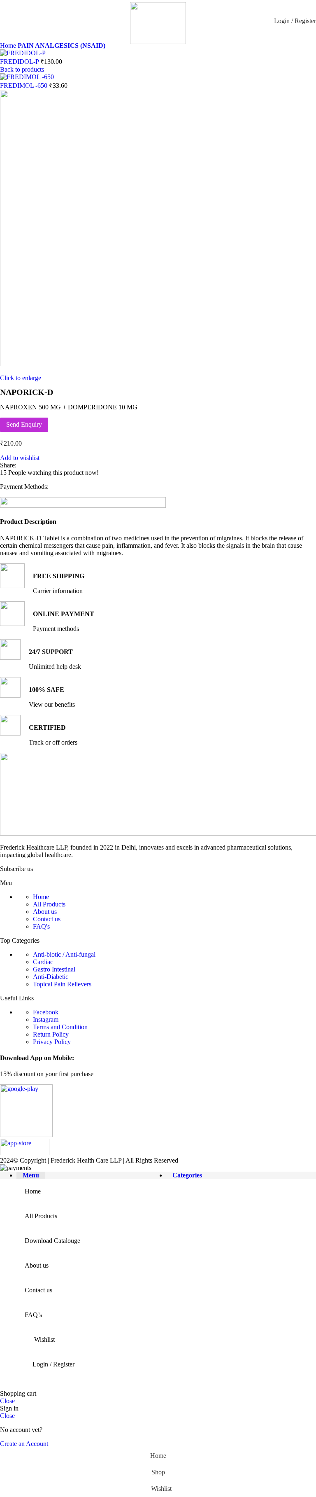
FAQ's (41, 926)
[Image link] (26, 1134)
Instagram (45, 1019)
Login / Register (53, 1364)
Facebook (45, 1012)
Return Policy (51, 1034)
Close (7, 1400)
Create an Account (24, 1443)
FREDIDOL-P (20, 61)
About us (45, 911)
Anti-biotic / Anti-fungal (64, 954)
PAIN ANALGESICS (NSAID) (61, 45)
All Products (49, 904)
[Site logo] (158, 41)
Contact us (46, 918)
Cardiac (43, 961)
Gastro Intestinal (54, 969)
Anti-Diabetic (50, 976)
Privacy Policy (52, 1041)
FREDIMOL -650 (24, 85)
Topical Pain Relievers (62, 984)
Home (9, 45)
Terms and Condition (60, 1026)
